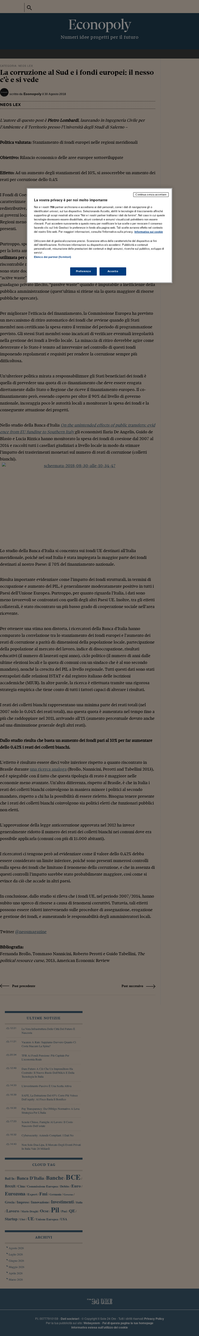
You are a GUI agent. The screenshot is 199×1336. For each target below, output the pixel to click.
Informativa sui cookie (148, 231)
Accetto (113, 271)
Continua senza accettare (150, 194)
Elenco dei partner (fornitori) (52, 256)
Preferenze (83, 271)
